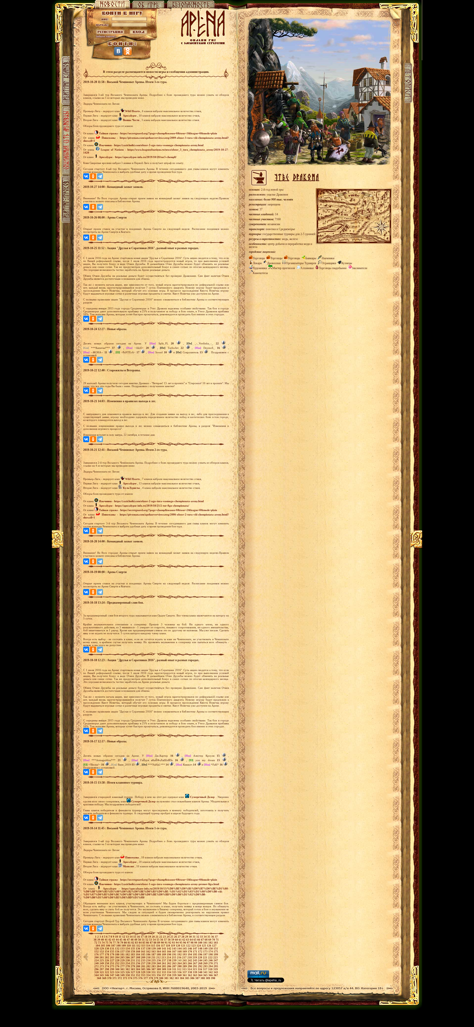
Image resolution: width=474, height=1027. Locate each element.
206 (128, 957)
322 (107, 972)
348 (117, 975)
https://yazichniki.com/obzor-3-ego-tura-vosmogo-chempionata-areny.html (158, 145)
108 (118, 945)
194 (190, 954)
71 (217, 939)
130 (107, 948)
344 (96, 975)
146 (190, 948)
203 (112, 957)
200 (96, 957)
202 (107, 957)
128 (96, 948)
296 (96, 969)
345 (102, 975)
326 (128, 972)
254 (128, 963)
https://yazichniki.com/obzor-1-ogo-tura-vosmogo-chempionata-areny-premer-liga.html (166, 884)
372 (120, 978)
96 (185, 942)
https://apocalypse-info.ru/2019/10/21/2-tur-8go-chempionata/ (152, 505)
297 (102, 969)
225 (102, 960)
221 (205, 957)
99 (196, 942)
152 (96, 951)
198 (211, 954)
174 (211, 951)
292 (200, 966)
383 (177, 978)
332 (159, 972)
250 (107, 963)
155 (112, 951)
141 (164, 948)
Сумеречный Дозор (202, 796)
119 (173, 945)
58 (169, 939)
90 (163, 942)
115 (153, 945)
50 (140, 939)
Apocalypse (130, 115)
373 (125, 978)
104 (98, 945)
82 (133, 942)
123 (194, 945)
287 (174, 966)
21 (157, 936)
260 (159, 963)
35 (209, 936)
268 (200, 963)
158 (128, 951)
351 (133, 975)
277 (122, 966)
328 (138, 972)
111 (134, 945)
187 (154, 954)
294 (211, 966)
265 (185, 963)
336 (179, 972)
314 (190, 969)
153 (102, 951)
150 (211, 948)
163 (154, 951)
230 (128, 960)
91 (166, 942)
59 (173, 939)
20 (154, 936)
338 (190, 972)
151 (216, 948)
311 (174, 969)
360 (179, 975)
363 (195, 975)
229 (122, 960)
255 (133, 963)
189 (164, 954)
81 (129, 942)
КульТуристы (131, 487)
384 (182, 978)
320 (96, 972)
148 (200, 948)
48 (132, 939)
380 (161, 978)
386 (192, 978)
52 (147, 939)
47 (129, 939)
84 (140, 942)
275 (112, 966)
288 (179, 966)
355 (154, 975)
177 (102, 954)
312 (179, 969)
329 (143, 972)
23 (165, 936)
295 (216, 966)
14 (131, 936)
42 (110, 939)
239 (174, 960)
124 (199, 945)
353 (143, 975)
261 (164, 963)
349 (122, 975)
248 (96, 963)
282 (148, 966)
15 (135, 936)
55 (158, 939)
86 (148, 942)
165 (164, 951)
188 (159, 954)
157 (122, 951)
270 (211, 963)
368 (99, 978)
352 (138, 975)
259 (154, 963)
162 (148, 951)
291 (195, 966)
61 (180, 939)
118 (168, 945)
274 (107, 966)
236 (159, 960)
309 (164, 969)
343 (216, 972)
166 (169, 951)
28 (183, 936)
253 (122, 963)
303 (133, 969)
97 (189, 942)
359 (174, 975)
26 (176, 936)
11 (120, 936)
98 (192, 942)
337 (185, 972)
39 (99, 939)
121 (183, 945)
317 (205, 969)
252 (117, 963)
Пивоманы (109, 137)
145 (185, 948)
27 (179, 936)
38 (95, 939)
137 (143, 948)
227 (112, 960)
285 (164, 966)
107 (113, 945)
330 (148, 972)
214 (169, 957)
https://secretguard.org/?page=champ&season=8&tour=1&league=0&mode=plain (168, 879)
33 (202, 936)
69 (210, 939)
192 (179, 954)
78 (118, 942)
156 (117, 951)
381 (166, 978)
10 (117, 936)
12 (124, 936)
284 (159, 966)
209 (143, 957)
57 (166, 939)
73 (100, 942)
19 (150, 936)
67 (203, 939)
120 (178, 945)
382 (172, 978)
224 (96, 960)
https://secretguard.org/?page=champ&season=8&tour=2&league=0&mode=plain (168, 510)
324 (117, 972)
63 (188, 939)
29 (187, 936)
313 (184, 969)
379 (156, 978)
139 (154, 948)
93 (174, 942)
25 (172, 936)
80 (126, 942)
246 (211, 960)
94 (177, 942)
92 (170, 942)
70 (214, 939)
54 (155, 939)
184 (138, 954)
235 (154, 960)
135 (133, 948)
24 (168, 936)
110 (129, 945)
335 (174, 972)
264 (179, 963)
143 (174, 948)
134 (128, 948)
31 (194, 936)
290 (190, 966)
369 (104, 978)
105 (103, 945)
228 (117, 960)
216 (179, 957)
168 (179, 951)
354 (148, 975)
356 (159, 975)
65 (195, 939)
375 (135, 978)
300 (117, 969)
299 (112, 969)
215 (174, 957)
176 (96, 954)
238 (169, 960)
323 (112, 972)
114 (148, 945)
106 (108, 945)
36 (213, 936)
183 (133, 954)
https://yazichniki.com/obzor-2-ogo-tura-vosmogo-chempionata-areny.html (159, 501)
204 (117, 957)
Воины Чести (131, 119)
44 (117, 939)
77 (115, 942)
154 (107, 951)
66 (199, 939)
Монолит (128, 866)
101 (205, 942)
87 (152, 942)
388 (203, 978)
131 (112, 948)
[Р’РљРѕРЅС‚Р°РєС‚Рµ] (86, 176)
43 (114, 939)
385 (187, 978)
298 (107, 969)
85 (144, 942)
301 (122, 969)
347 (112, 975)
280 (138, 966)
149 (205, 948)
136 (138, 948)
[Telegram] (100, 176)
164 (159, 951)
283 (154, 966)
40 (103, 939)
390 (213, 978)
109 (124, 945)
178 (107, 954)
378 (151, 978)
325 (122, 972)
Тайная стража (108, 133)
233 (143, 960)
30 (191, 936)
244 (200, 960)
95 (181, 942)
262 (169, 963)
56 (162, 939)
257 (143, 963)
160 (138, 951)
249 (102, 963)
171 (195, 951)
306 (148, 969)
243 (195, 960)
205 (122, 957)
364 (200, 975)
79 (122, 942)
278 (128, 966)
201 (102, 957)
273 (102, 966)
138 (148, 948)
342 (211, 972)
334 (169, 972)
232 (138, 960)
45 (121, 939)
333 (164, 972)
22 (161, 936)
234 (148, 960)
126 (209, 945)
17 (142, 936)
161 (143, 951)
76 (111, 942)
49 (136, 939)
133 (122, 948)
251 (112, 963)
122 (188, 945)
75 (107, 942)
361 (185, 975)
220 (200, 957)
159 (133, 951)
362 (190, 975)
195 (195, 954)
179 (112, 954)
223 (215, 957)
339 (195, 972)
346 (107, 975)
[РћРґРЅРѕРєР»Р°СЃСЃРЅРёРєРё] (93, 176)
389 (208, 978)
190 (169, 954)
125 (204, 945)
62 (184, 939)
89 (159, 942)
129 (102, 948)
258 (148, 963)
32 (198, 936)
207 (133, 957)
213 (164, 957)
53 (151, 939)
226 (107, 960)
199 (216, 954)
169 (185, 951)
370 (109, 978)
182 (128, 954)
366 (211, 975)
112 (138, 945)
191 (174, 954)
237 (164, 960)
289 (185, 966)
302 (128, 969)
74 (103, 942)
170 (190, 951)
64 (192, 939)
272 (96, 966)
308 (159, 969)
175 (216, 951)
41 (106, 939)
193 (185, 954)
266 (190, 963)
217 (184, 957)
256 (138, 963)
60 (177, 939)
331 (154, 972)
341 (205, 972)
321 (102, 972)
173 (205, 951)
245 (205, 960)
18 (146, 936)
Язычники (105, 145)
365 (205, 975)
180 (117, 954)
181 (122, 954)
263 (174, 963)
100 (200, 942)
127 (214, 945)
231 (133, 960)
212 (158, 957)
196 (200, 954)
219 (195, 957)
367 (216, 975)
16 (139, 936)
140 (159, 948)
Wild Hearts (132, 111)
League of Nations (112, 149)
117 (163, 945)
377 (146, 978)
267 (195, 963)
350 (128, 975)
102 (211, 942)
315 (195, 969)
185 (143, 954)
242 (190, 960)
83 (137, 942)
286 (169, 966)
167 (174, 951)
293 (205, 966)
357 (164, 975)
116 (158, 945)
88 (155, 942)
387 (197, 978)
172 (200, 951)
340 (200, 972)
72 (96, 942)
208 (138, 957)
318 (210, 969)
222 (210, 957)
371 (115, 978)
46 (125, 939)
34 (205, 936)
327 (133, 972)
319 (215, 969)
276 (117, 966)
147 (195, 948)
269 (205, 963)
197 (205, 954)
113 (143, 945)
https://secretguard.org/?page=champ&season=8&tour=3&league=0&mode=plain (168, 133)
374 (130, 978)
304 (138, 969)
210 (148, 957)
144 (179, 948)
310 (169, 969)
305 (143, 969)
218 (190, 957)
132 (117, 948)
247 (216, 960)
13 (128, 936)
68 (206, 939)
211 (153, 957)
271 (216, 963)
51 (143, 939)
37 (216, 936)
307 (154, 969)
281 (143, 966)
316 (200, 969)
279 (133, 966)
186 (148, 954)
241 (185, 960)
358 (169, 975)
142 (169, 948)
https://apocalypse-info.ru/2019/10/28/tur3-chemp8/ (146, 157)
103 (216, 942)
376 (140, 978)
